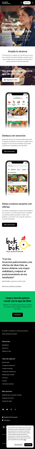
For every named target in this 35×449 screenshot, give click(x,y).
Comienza (27, 2)
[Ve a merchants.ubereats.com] (6, 2)
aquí (25, 439)
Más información (9, 151)
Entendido (28, 444)
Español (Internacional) (10, 417)
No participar (18, 444)
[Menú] (32, 2)
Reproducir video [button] (12, 80)
